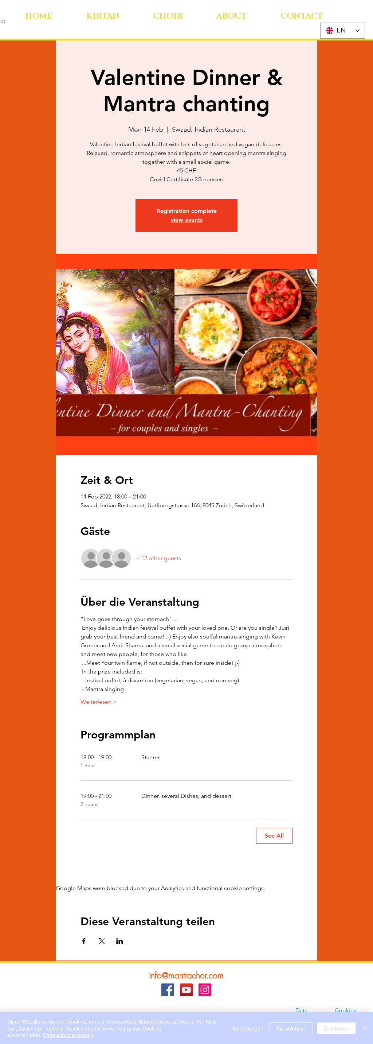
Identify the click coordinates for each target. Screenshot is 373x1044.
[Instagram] (205, 989)
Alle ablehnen (291, 1028)
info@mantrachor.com (186, 975)
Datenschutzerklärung (68, 1035)
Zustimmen (336, 1028)
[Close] (364, 1028)
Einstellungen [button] (247, 1028)
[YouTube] (186, 989)
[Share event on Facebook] (84, 941)
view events (187, 219)
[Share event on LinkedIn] (119, 941)
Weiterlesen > (99, 701)
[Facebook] (167, 989)
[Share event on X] (101, 941)
